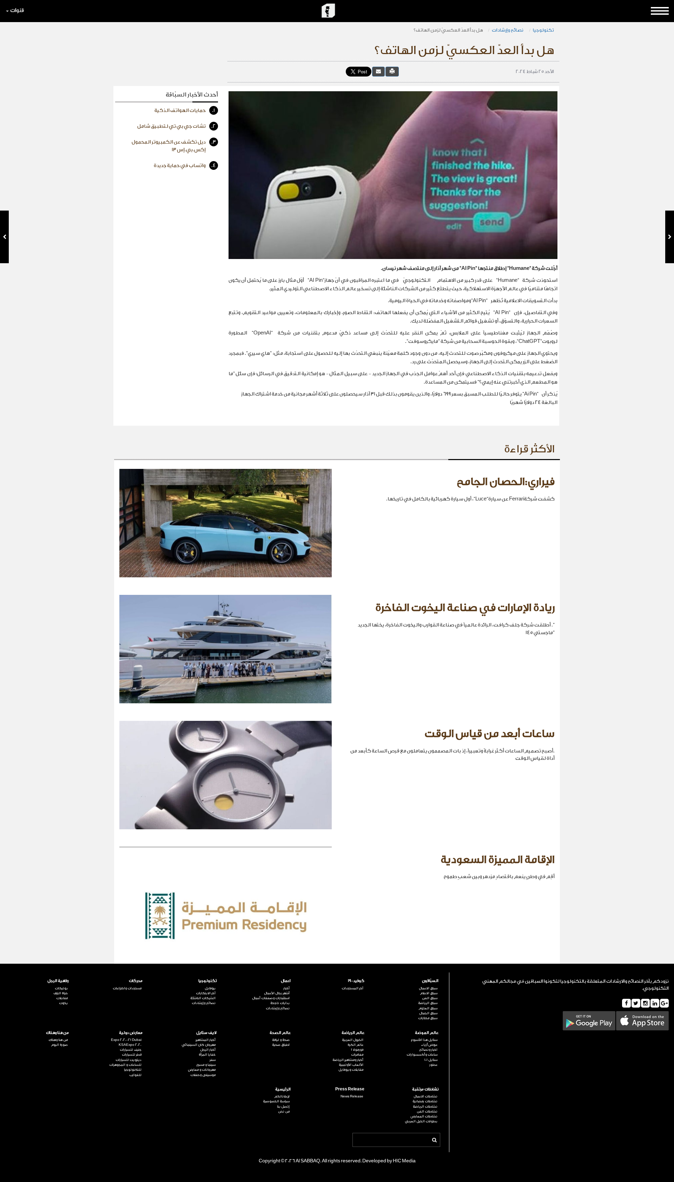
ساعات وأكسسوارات (422, 1054)
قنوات (17, 10)
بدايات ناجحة (280, 1003)
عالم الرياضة (353, 1032)
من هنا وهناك (57, 1032)
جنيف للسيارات (130, 1049)
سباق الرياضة (427, 1003)
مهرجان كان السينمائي (198, 1045)
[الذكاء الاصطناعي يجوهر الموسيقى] (4, 237)
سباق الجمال (428, 1013)
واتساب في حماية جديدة (185, 165)
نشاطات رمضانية (424, 1101)
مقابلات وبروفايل (350, 1069)
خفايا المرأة (207, 1054)
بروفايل (210, 988)
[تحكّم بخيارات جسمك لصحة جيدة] (669, 237)
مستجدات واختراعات (127, 988)
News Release (352, 1096)
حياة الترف (60, 993)
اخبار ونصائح (428, 1049)
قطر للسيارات (131, 1054)
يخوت (63, 1003)
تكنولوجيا (543, 30)
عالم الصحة (280, 1032)
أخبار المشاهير (206, 1040)
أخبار (286, 988)
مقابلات (62, 998)
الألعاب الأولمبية (351, 1065)
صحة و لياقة (281, 1040)
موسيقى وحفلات (203, 1075)
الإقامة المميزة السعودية (498, 860)
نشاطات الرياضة (425, 1106)
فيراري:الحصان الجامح (506, 482)
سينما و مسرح (206, 1065)
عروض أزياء (429, 1045)
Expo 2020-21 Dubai (126, 1040)
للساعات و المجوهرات (125, 1065)
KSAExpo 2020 (130, 1045)
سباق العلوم (427, 1008)
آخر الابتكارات (206, 993)
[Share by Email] (378, 71)
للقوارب (135, 1075)
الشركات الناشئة (203, 998)
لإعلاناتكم (282, 1096)
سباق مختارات (427, 1018)
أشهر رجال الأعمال (277, 993)
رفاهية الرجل (58, 980)
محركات (136, 980)
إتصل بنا (283, 1106)
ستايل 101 (430, 1060)
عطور (433, 1065)
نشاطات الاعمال (425, 1096)
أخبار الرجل (208, 1049)
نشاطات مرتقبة (425, 1089)
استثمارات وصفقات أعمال (271, 998)
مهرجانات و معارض (202, 1069)
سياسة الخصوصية (276, 1101)
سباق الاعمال (428, 988)
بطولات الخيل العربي (421, 1121)
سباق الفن (429, 998)
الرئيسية (283, 1089)
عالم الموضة (426, 1032)
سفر (213, 1060)
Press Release (349, 1089)
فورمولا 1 (357, 1049)
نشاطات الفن (427, 1111)
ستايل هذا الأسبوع (424, 1040)
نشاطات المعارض (424, 1116)
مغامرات (357, 1054)
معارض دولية (131, 1032)
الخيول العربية (352, 1040)
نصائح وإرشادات (508, 30)
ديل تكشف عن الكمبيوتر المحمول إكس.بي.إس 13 (174, 146)
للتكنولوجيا (132, 1069)
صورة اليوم (59, 1045)
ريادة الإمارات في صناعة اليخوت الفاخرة (465, 608)
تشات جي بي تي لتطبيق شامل (176, 126)
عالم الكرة (355, 1045)
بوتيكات (61, 988)
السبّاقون (430, 980)
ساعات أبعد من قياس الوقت (489, 734)
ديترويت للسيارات (128, 1060)
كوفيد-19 (356, 980)
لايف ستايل (206, 1032)
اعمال (286, 980)
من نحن (284, 1111)
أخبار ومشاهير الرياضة (347, 1060)
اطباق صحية (281, 1045)
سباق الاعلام (428, 993)
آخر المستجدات (352, 988)
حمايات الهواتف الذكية (184, 110)
